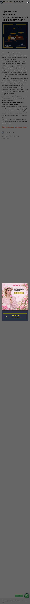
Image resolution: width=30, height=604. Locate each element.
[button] (15, 316)
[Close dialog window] (27, 2)
